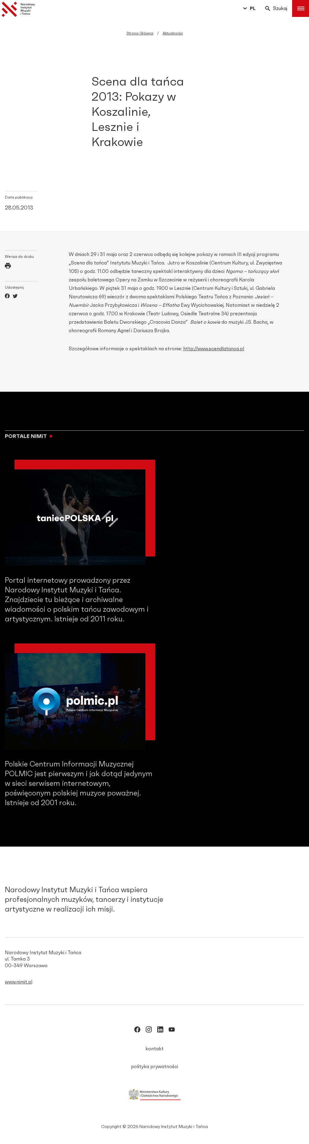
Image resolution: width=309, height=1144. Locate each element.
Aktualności (173, 33)
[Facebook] (7, 296)
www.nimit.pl (18, 982)
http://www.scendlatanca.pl (213, 348)
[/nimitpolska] (149, 1030)
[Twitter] (15, 296)
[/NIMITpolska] (137, 1030)
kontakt (154, 1048)
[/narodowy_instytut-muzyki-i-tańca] (160, 1030)
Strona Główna (139, 33)
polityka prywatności (154, 1066)
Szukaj (280, 8)
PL (253, 8)
